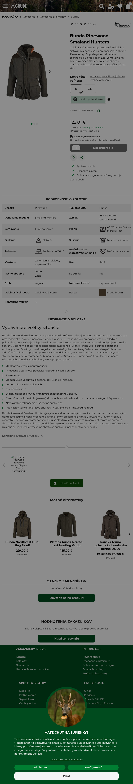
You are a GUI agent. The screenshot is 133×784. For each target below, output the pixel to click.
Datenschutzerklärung (60, 759)
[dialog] (66, 392)
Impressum (77, 759)
